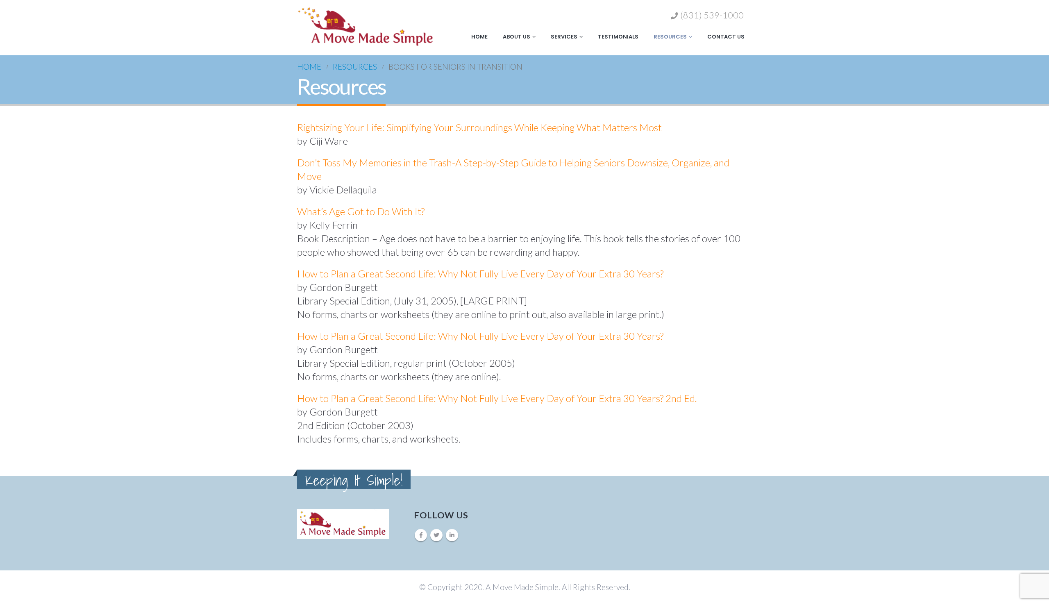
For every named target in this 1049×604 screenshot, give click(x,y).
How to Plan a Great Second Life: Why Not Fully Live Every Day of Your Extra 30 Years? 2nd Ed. (498, 398)
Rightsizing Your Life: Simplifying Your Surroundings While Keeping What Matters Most (479, 127)
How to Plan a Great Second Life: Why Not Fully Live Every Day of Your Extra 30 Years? (480, 273)
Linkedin (452, 535)
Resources (670, 37)
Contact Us (726, 37)
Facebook (421, 535)
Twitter (436, 535)
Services (564, 37)
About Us (516, 37)
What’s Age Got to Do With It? (361, 211)
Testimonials (618, 37)
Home (479, 37)
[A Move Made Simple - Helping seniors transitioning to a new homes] (366, 26)
